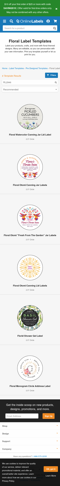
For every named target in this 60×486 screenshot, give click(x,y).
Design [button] (5, 433)
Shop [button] (4, 426)
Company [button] (6, 449)
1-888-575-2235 (39, 456)
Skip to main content (10, 10)
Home (4, 68)
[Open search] (54, 28)
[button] (4, 21)
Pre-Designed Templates (37, 68)
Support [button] (6, 441)
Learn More (51, 475)
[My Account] (48, 21)
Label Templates (16, 68)
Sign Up (48, 416)
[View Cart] (55, 21)
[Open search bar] (11, 21)
